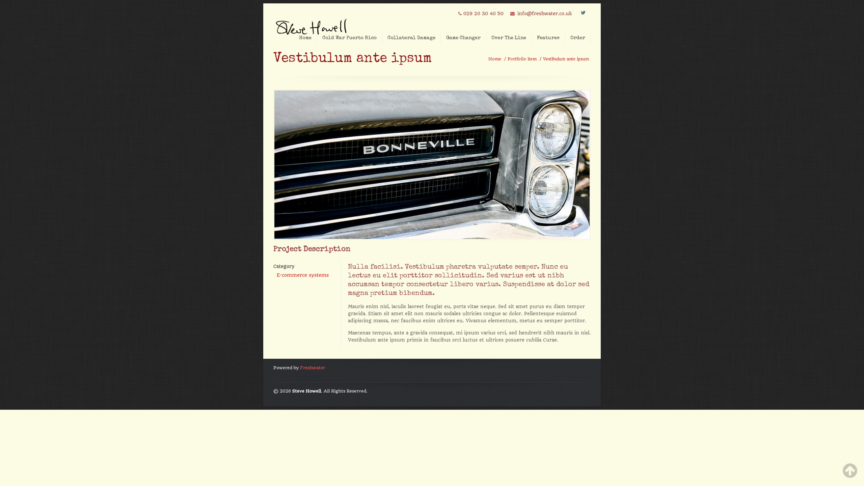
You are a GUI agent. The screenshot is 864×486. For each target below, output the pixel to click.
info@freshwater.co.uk (544, 13)
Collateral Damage (411, 37)
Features (548, 37)
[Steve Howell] (312, 24)
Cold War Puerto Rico (349, 37)
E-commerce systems (303, 275)
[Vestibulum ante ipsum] (432, 237)
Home (305, 37)
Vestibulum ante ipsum (566, 59)
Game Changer (463, 37)
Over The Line (508, 37)
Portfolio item (522, 59)
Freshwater (312, 367)
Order (577, 37)
